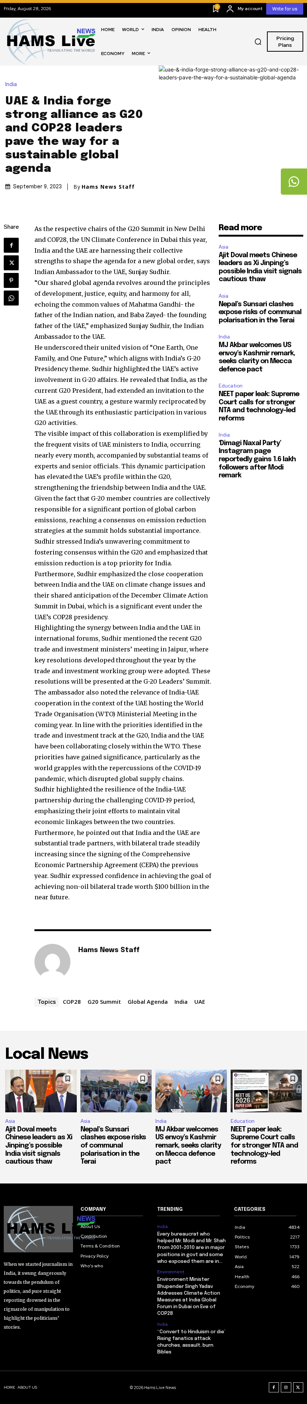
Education (231, 386)
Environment (170, 1271)
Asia (223, 247)
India (11, 84)
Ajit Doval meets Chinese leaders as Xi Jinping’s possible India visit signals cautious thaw (38, 1145)
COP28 (72, 1001)
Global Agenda (148, 1001)
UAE (199, 1001)
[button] (258, 42)
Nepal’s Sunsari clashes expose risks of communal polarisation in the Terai (260, 312)
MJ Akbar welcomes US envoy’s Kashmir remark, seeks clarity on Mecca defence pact (188, 1145)
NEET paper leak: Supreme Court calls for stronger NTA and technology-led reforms (264, 1145)
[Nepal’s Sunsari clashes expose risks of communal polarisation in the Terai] (116, 1091)
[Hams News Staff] (52, 962)
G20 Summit (104, 1001)
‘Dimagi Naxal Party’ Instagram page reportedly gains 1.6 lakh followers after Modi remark (257, 459)
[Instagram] (286, 1387)
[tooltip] (294, 181)
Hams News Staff (108, 186)
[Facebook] (11, 245)
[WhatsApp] (11, 298)
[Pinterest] (11, 280)
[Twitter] (11, 262)
